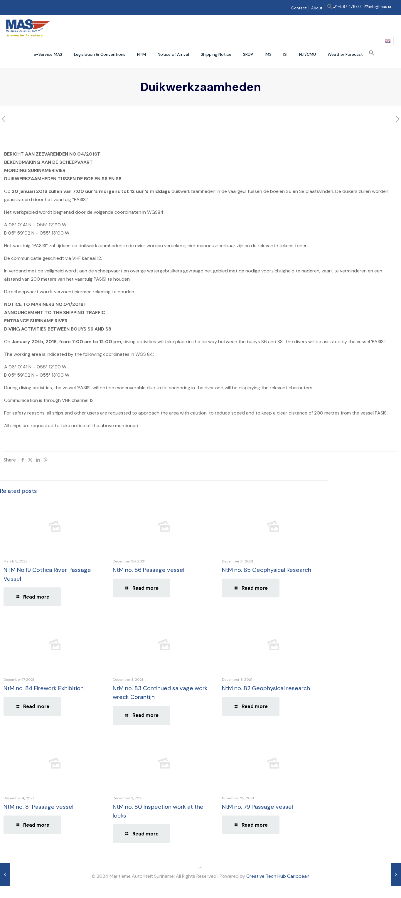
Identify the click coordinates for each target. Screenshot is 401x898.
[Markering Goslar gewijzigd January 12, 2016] (396, 874)
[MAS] (28, 28)
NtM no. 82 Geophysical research (266, 688)
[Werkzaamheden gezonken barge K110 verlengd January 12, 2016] (5, 874)
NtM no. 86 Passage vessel (148, 570)
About (316, 8)
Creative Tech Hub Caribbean (277, 876)
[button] (330, 8)
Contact (298, 8)
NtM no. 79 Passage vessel (257, 807)
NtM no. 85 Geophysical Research (266, 570)
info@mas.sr (380, 6)
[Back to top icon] (200, 868)
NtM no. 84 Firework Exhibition (44, 688)
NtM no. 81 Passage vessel (38, 807)
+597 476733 (349, 6)
